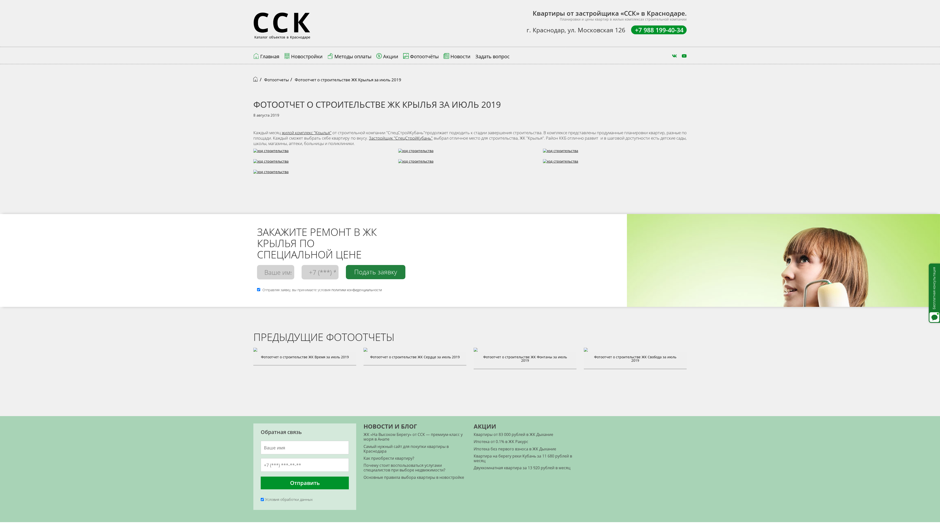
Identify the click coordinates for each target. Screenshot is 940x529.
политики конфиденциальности (356, 290)
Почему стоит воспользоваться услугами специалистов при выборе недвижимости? (404, 468)
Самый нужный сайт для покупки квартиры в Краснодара (406, 449)
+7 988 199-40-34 (659, 30)
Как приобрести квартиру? (389, 458)
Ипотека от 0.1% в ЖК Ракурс (501, 441)
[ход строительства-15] (560, 163)
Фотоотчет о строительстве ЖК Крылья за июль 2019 (348, 80)
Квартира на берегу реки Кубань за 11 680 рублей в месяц (523, 458)
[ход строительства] (416, 153)
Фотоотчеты (276, 80)
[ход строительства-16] (271, 153)
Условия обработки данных (289, 499)
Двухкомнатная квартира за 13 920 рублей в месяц (522, 467)
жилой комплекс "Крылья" (306, 132)
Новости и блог (390, 426)
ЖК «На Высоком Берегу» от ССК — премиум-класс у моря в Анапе (413, 437)
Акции (485, 426)
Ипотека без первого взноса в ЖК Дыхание (515, 449)
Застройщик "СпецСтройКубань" (401, 138)
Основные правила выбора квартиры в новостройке (414, 477)
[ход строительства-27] (416, 163)
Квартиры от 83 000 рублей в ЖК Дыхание (513, 434)
